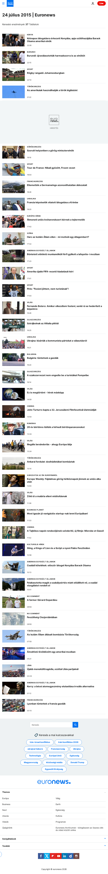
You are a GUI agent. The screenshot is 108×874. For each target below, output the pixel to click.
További (6, 846)
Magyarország (31, 762)
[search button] (75, 725)
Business (6, 804)
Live (102, 3)
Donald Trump (77, 762)
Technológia (35, 756)
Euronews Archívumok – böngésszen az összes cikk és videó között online (79, 828)
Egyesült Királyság (54, 769)
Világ (58, 798)
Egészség (74, 756)
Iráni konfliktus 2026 (68, 742)
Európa (5, 798)
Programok (61, 822)
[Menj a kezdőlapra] (10, 3)
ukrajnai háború (35, 749)
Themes (6, 792)
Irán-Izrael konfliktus (40, 742)
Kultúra (59, 816)
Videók (5, 822)
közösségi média (54, 762)
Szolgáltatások (9, 839)
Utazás (5, 816)
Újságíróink (7, 827)
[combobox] (54, 725)
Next (4, 810)
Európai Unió (55, 756)
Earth (58, 804)
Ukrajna (77, 749)
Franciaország (58, 749)
